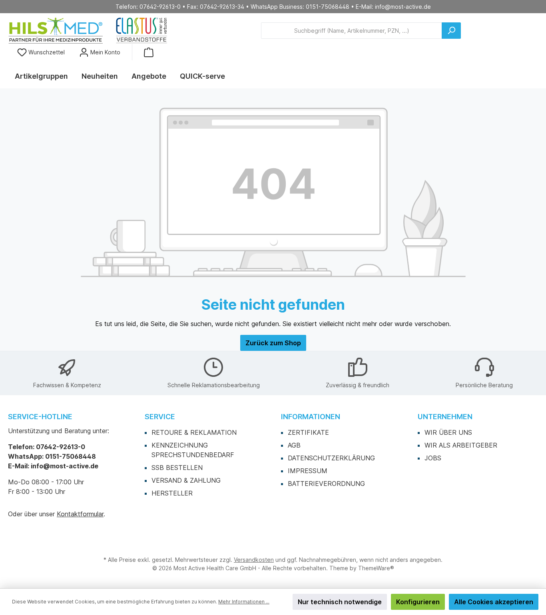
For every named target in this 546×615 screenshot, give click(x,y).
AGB (294, 445)
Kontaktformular (80, 514)
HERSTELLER (172, 493)
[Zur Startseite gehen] (88, 30)
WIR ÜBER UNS (448, 432)
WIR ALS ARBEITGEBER (460, 445)
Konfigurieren (418, 602)
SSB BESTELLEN (177, 468)
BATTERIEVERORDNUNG (326, 484)
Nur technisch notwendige (340, 602)
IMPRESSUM (307, 471)
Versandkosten (254, 559)
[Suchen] (451, 30)
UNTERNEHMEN (445, 416)
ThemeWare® (376, 568)
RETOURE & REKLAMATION (194, 432)
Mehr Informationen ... (243, 602)
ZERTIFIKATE (308, 432)
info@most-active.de (403, 6)
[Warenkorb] (149, 52)
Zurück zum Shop (273, 343)
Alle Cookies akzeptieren (493, 602)
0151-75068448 (327, 6)
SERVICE (160, 416)
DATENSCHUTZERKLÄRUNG (331, 458)
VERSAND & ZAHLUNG (186, 480)
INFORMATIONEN (310, 416)
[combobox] (351, 30)
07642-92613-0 (160, 6)
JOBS (432, 458)
